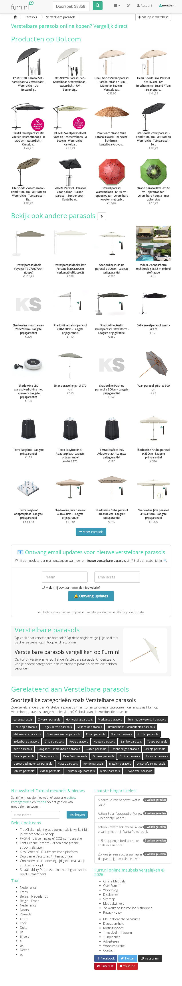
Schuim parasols (24, 771)
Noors (24, 910)
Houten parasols (104, 741)
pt (21, 932)
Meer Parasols (92, 532)
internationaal (63, 856)
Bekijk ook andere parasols (54, 215)
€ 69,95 (28, 140)
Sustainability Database (36, 870)
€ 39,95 (112, 85)
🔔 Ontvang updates (91, 596)
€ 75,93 (70, 140)
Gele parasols (48, 756)
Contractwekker (31, 861)
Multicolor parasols (89, 727)
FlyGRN (25, 838)
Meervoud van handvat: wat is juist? (132, 802)
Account (146, 5)
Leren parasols (23, 719)
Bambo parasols (131, 741)
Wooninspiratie (114, 946)
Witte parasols (23, 749)
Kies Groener (29, 852)
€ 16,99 (111, 195)
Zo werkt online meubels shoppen (127, 908)
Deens (24, 950)
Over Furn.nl (111, 886)
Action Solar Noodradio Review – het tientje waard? (132, 815)
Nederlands (28, 887)
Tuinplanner (111, 937)
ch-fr (23, 923)
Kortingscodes (113, 928)
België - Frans (29, 901)
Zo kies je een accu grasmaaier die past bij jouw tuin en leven (132, 856)
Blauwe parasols (121, 734)
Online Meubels (114, 881)
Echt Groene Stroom (34, 843)
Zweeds (25, 914)
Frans (24, 892)
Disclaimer (110, 894)
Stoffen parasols (148, 734)
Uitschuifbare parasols (151, 764)
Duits (23, 927)
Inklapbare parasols (26, 741)
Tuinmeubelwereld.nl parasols (147, 719)
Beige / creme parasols (57, 727)
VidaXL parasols (50, 771)
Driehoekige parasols (125, 749)
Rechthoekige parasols (80, 771)
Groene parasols (103, 756)
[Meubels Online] (15, 17)
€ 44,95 (153, 85)
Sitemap (109, 899)
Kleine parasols (110, 771)
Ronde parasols (93, 764)
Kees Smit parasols (75, 756)
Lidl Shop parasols (25, 727)
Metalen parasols (120, 764)
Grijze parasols (54, 741)
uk (21, 945)
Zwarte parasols (24, 756)
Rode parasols (78, 741)
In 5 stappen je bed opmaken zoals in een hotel (132, 843)
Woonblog (110, 890)
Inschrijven (77, 814)
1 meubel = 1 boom (117, 932)
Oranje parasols (155, 749)
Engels (24, 936)
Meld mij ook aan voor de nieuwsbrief (72, 587)
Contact (109, 950)
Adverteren (111, 941)
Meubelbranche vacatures (121, 919)
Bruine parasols (130, 756)
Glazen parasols (96, 749)
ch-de (24, 919)
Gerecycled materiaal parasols (33, 764)
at (21, 954)
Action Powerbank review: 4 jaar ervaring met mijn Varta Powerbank (132, 829)
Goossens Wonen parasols (63, 734)
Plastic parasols (68, 764)
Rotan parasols (95, 734)
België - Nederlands (34, 896)
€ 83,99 (153, 140)
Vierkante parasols (110, 719)
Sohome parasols (157, 756)
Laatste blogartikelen (115, 790)
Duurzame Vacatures (35, 856)
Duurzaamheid (113, 923)
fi (21, 941)
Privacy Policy (112, 912)
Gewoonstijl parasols (138, 771)
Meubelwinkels (113, 903)
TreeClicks (27, 829)
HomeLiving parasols (79, 719)
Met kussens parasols (27, 734)
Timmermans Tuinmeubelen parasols (131, 727)
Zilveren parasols (49, 719)
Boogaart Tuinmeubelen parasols (59, 749)
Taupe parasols (157, 741)
